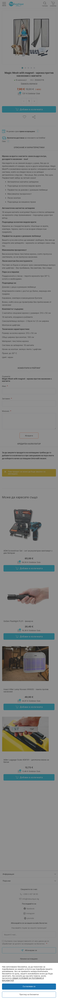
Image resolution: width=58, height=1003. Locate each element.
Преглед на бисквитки (29, 994)
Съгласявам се (29, 986)
